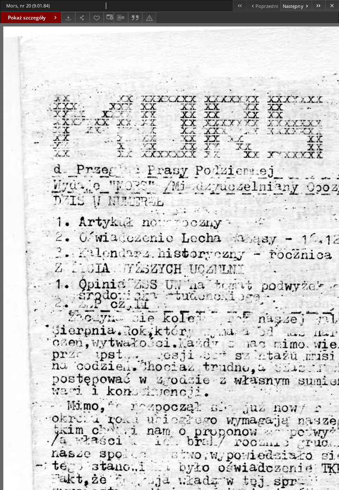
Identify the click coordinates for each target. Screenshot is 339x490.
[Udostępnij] (82, 17)
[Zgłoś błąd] (149, 17)
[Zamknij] (332, 5)
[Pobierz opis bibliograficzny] (121, 18)
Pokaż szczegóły (26, 17)
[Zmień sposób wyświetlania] (109, 17)
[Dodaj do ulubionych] (97, 17)
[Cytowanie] (135, 17)
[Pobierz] (68, 17)
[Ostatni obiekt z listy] (318, 5)
